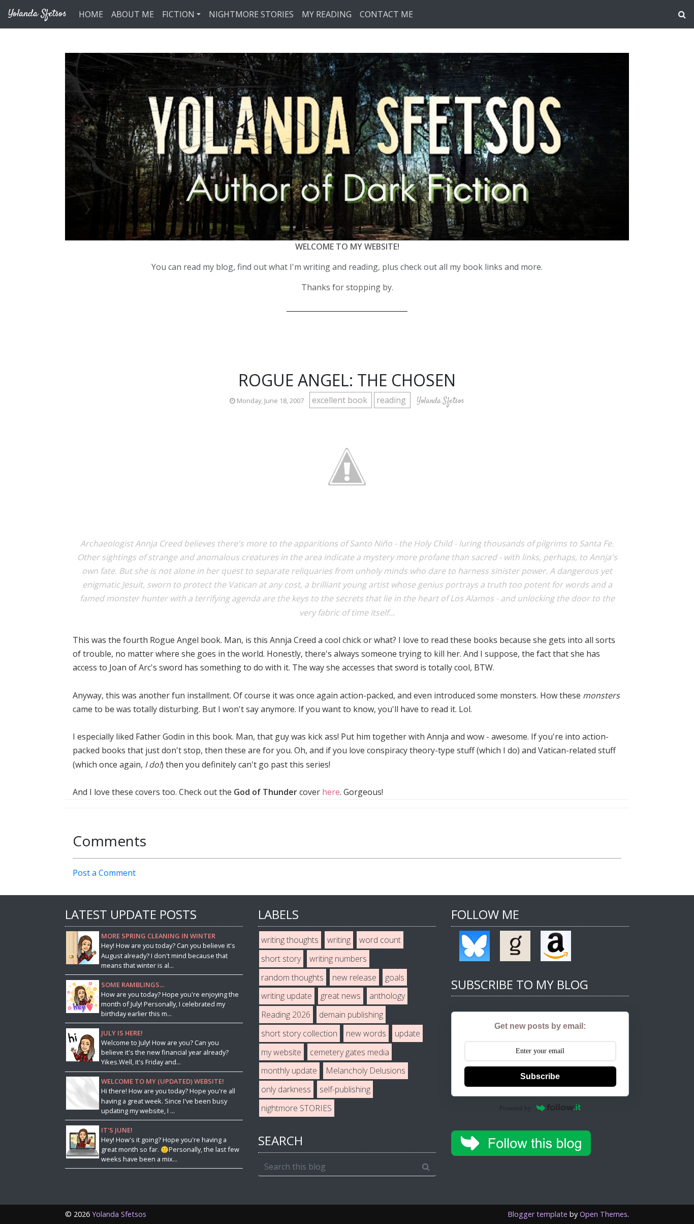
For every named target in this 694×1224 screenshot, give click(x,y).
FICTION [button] (178, 14)
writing (339, 939)
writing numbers (338, 958)
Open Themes (603, 1214)
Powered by (515, 1108)
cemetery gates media (349, 1052)
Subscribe (540, 1076)
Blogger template (537, 1214)
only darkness (286, 1089)
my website (281, 1052)
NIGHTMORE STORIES (251, 14)
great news (341, 995)
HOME (91, 14)
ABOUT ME (132, 14)
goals (394, 977)
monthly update (289, 1070)
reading (392, 400)
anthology (387, 995)
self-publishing (345, 1089)
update (407, 1033)
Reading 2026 (285, 1014)
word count (380, 939)
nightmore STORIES (296, 1108)
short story (281, 958)
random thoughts (292, 977)
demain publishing (351, 1014)
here (331, 792)
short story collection (299, 1033)
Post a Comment (104, 872)
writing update (286, 995)
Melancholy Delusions (365, 1070)
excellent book (340, 400)
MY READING (327, 14)
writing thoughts (290, 939)
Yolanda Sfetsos (119, 1214)
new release (354, 977)
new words (366, 1033)
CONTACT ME (386, 14)
